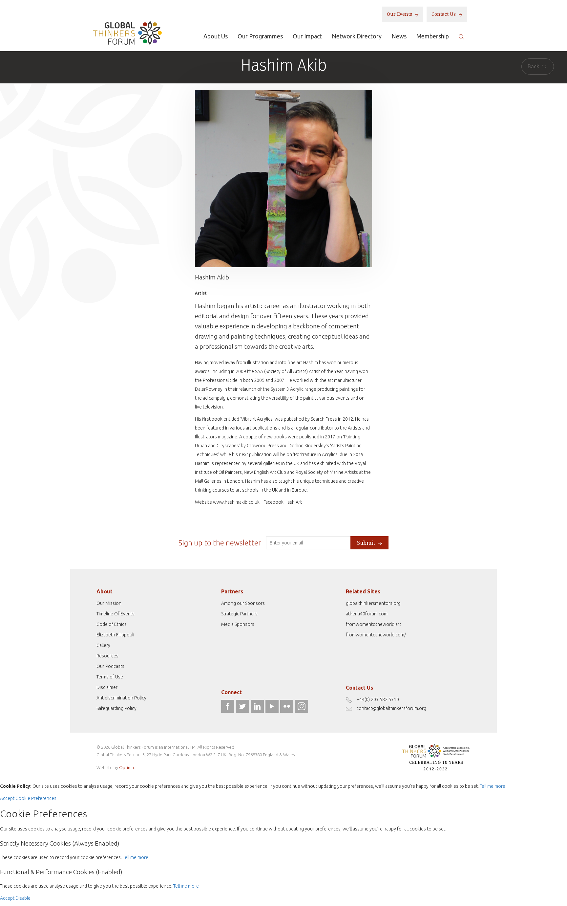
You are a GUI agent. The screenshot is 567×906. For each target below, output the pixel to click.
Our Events (400, 14)
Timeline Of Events (115, 613)
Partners (232, 591)
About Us (215, 36)
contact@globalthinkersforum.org (391, 708)
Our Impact (307, 36)
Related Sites (363, 591)
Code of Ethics (111, 624)
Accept (7, 798)
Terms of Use (109, 676)
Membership (432, 36)
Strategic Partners (239, 613)
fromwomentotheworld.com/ (376, 634)
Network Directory (357, 36)
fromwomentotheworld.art (373, 624)
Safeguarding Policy (116, 708)
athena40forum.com (367, 613)
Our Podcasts (110, 666)
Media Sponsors (237, 624)
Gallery (103, 645)
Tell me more (492, 786)
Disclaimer (106, 687)
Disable (23, 898)
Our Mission (108, 603)
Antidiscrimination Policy (121, 697)
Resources (107, 655)
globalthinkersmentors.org (373, 603)
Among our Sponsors (243, 603)
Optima (126, 767)
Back (534, 66)
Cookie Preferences (35, 798)
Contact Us (444, 14)
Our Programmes (260, 36)
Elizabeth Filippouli (115, 634)
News (399, 36)
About (104, 591)
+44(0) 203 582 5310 (377, 699)
